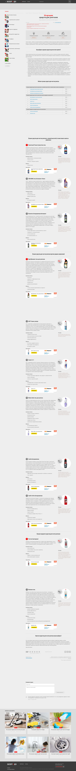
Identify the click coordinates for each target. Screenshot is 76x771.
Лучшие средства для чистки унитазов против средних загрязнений (37, 26)
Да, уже (48, 37)
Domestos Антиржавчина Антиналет (36, 93)
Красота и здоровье (13, 29)
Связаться (34, 37)
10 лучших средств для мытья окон (15, 754)
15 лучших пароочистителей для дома (15, 729)
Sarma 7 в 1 (32, 101)
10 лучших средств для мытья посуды (60, 729)
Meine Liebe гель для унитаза (35, 103)
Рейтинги (24, 1)
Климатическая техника (14, 43)
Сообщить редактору (59, 766)
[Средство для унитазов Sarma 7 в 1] (28, 390)
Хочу (63, 37)
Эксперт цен (11, 1)
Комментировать (60, 692)
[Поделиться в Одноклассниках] (67, 652)
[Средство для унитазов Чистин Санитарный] (28, 563)
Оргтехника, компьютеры (14, 48)
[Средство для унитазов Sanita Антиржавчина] (28, 488)
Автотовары (11, 24)
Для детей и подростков (14, 34)
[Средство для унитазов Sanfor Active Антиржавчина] (28, 525)
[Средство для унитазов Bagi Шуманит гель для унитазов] (28, 295)
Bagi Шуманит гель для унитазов (36, 97)
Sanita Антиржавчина (34, 105)
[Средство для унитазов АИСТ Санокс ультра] (28, 352)
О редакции (41, 1)
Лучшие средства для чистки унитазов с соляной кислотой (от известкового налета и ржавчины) (38, 24)
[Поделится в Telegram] (70, 652)
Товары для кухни (60, 731)
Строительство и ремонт (14, 19)
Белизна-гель (32, 113)
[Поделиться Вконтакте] (65, 652)
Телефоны (11, 38)
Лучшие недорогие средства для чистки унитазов (36, 28)
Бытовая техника (12, 14)
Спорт (10, 53)
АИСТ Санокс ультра (33, 99)
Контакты (30, 767)
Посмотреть (34, 171)
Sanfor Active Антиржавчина (35, 107)
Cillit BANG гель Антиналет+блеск (36, 91)
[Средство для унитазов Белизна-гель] (28, 626)
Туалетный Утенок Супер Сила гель (36, 89)
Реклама (8, 767)
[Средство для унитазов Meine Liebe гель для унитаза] (28, 433)
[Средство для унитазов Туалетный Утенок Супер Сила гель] (28, 171)
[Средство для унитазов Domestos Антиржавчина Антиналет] (28, 245)
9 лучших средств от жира (38, 729)
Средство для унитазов (46, 172)
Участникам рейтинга (10, 769)
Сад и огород (12, 58)
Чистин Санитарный (34, 111)
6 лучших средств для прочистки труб (60, 754)
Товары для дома (18, 731)
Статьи (28, 1)
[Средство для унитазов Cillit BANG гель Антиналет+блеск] (28, 206)
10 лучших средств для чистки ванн (38, 754)
